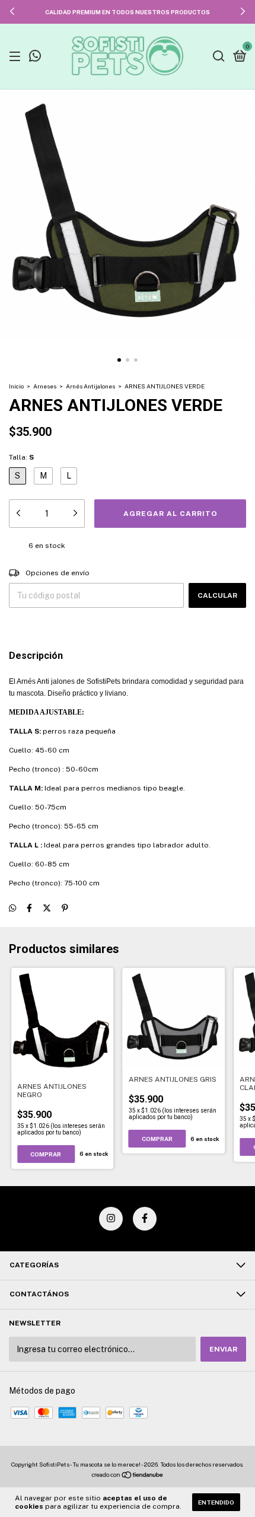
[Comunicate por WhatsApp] (35, 57)
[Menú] (17, 57)
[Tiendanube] (128, 1476)
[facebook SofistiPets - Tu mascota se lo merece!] (145, 1219)
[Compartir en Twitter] (47, 908)
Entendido (216, 1502)
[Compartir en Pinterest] (65, 908)
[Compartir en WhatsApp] (12, 908)
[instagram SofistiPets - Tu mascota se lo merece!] (111, 1219)
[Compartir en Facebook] (29, 908)
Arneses (44, 386)
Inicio (16, 386)
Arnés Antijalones (90, 386)
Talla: (21, 457)
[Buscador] (219, 57)
